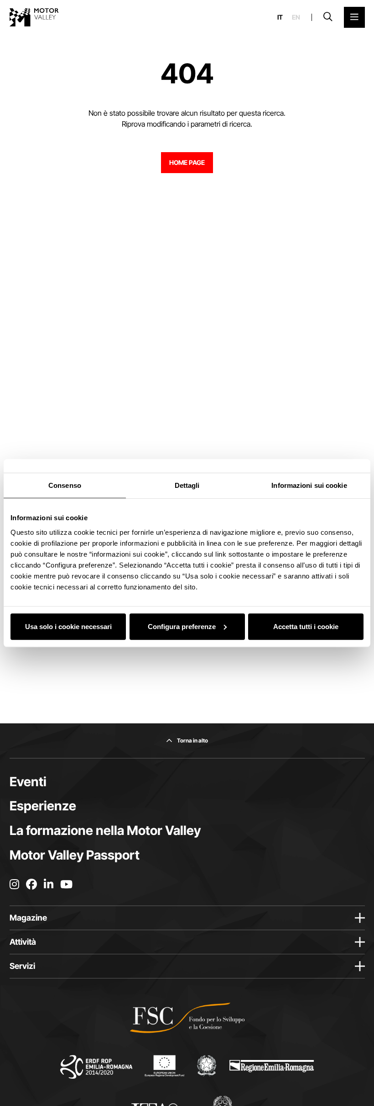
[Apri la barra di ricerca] (327, 17)
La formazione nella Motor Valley (105, 830)
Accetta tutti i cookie (305, 626)
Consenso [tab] (64, 485)
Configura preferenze (182, 626)
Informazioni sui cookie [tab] (309, 485)
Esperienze (43, 806)
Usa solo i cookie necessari (68, 626)
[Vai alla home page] (34, 17)
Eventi (28, 781)
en (296, 17)
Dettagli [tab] (187, 485)
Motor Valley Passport (75, 855)
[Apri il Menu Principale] (354, 17)
